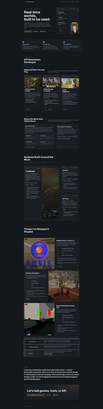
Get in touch (28, 31)
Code (51, 109)
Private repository (30, 217)
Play (46, 109)
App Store (28, 109)
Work (69, 1)
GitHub (36, 31)
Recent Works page (30, 147)
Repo (29, 299)
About (73, 1)
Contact (76, 1)
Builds (65, 109)
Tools (66, 1)
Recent (62, 1)
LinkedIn (43, 31)
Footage (59, 266)
